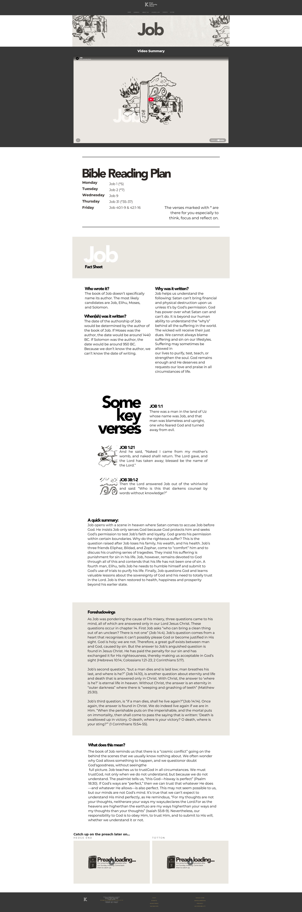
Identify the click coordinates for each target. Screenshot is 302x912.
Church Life (156, 12)
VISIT (154, 897)
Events (165, 12)
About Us (145, 12)
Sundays (137, 12)
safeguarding (200, 900)
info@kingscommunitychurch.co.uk (111, 900)
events (154, 900)
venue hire (200, 897)
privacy (200, 903)
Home (129, 12)
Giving (172, 12)
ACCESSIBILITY (200, 906)
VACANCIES (154, 906)
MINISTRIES (154, 903)
